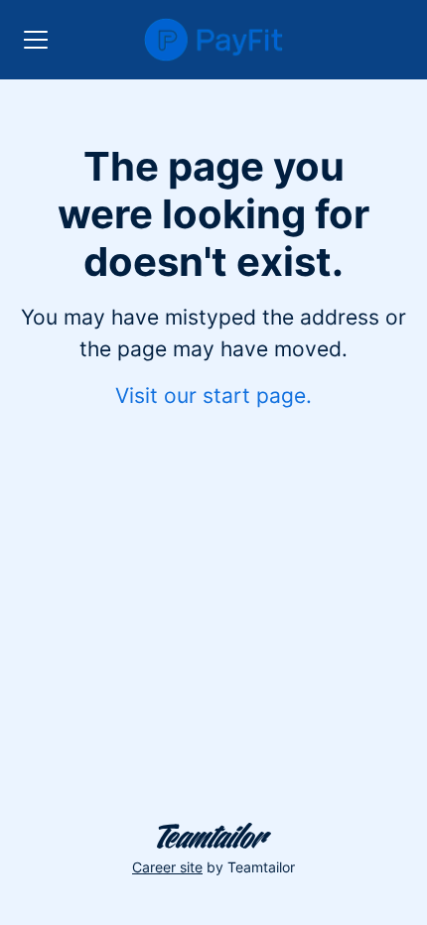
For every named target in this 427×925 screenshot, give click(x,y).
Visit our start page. (213, 395)
